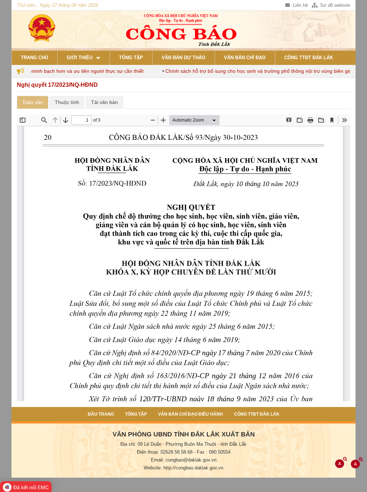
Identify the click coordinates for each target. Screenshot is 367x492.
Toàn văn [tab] (32, 102)
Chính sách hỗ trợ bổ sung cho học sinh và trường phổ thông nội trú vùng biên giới (250, 71)
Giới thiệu (79, 57)
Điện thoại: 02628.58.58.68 (164, 452)
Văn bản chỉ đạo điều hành (190, 414)
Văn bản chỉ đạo (245, 57)
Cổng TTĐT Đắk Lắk (308, 57)
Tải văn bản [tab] (104, 102)
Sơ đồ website (334, 5)
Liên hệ (299, 5)
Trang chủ (34, 57)
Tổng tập (131, 57)
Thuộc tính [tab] (67, 102)
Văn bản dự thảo (183, 57)
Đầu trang (101, 414)
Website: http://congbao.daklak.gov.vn (183, 467)
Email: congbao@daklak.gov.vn (183, 460)
